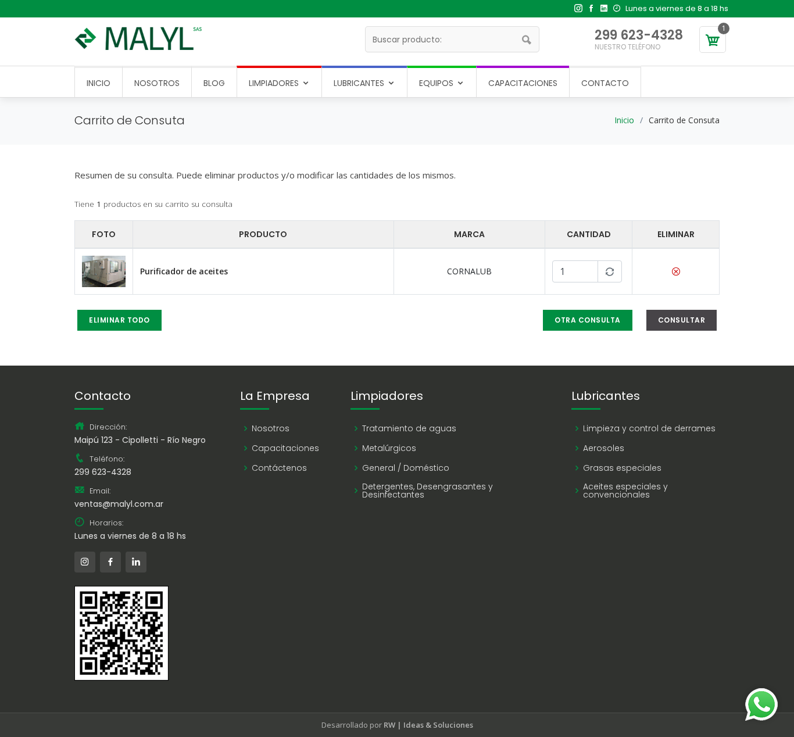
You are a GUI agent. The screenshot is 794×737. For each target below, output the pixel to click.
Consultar (682, 320)
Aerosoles (603, 448)
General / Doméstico (405, 468)
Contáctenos (279, 468)
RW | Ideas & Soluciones (428, 725)
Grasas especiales (622, 468)
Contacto (605, 83)
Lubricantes (359, 83)
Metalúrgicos (389, 448)
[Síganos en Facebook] (592, 8)
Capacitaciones (522, 83)
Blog (214, 83)
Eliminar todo (119, 320)
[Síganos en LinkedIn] (605, 8)
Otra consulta (588, 320)
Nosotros (157, 83)
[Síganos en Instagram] (579, 8)
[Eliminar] (676, 271)
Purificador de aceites (184, 271)
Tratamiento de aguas (409, 428)
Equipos (436, 83)
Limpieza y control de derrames (649, 428)
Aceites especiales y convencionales (625, 490)
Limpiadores (274, 83)
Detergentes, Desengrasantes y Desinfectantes (427, 490)
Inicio (98, 83)
